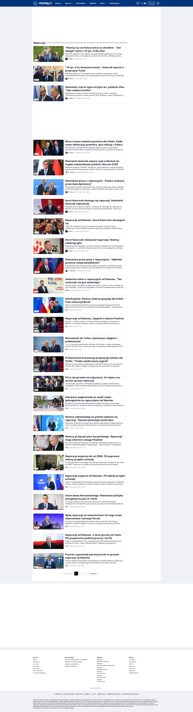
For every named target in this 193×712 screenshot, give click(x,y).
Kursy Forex (132, 668)
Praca (102, 3)
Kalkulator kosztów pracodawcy (73, 662)
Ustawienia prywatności (130, 694)
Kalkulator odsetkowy (71, 666)
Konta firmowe (101, 681)
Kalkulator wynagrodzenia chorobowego (76, 659)
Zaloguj (151, 3)
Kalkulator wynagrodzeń (71, 664)
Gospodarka (114, 3)
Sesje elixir (132, 666)
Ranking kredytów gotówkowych (106, 665)
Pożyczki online (101, 673)
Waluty (68, 3)
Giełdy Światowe (133, 673)
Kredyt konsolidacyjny (103, 661)
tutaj (72, 708)
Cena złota (132, 659)
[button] (143, 3)
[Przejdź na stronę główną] (35, 5)
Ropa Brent (132, 671)
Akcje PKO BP (132, 662)
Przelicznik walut (37, 671)
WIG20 (131, 664)
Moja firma (80, 3)
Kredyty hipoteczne (102, 669)
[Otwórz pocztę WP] (138, 3)
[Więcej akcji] (126, 47)
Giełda (57, 3)
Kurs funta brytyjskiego (39, 673)
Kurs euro (35, 664)
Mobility (93, 3)
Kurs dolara (36, 668)
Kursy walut (36, 662)
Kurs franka (36, 666)
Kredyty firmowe (101, 677)
